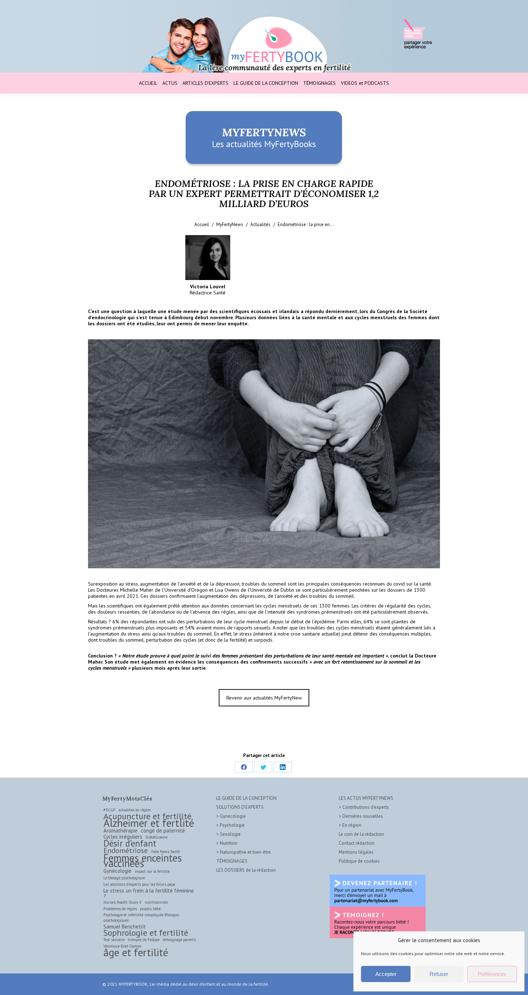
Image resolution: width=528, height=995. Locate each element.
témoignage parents (179, 939)
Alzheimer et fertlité (148, 823)
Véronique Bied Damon (122, 946)
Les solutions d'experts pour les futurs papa (139, 884)
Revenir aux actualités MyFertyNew (264, 697)
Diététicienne (156, 837)
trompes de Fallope (143, 939)
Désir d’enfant (129, 843)
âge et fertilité (135, 952)
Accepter (386, 974)
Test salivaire (114, 939)
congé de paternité (163, 830)
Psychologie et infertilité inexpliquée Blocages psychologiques (141, 917)
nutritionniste (156, 902)
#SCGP (109, 809)
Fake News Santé (165, 851)
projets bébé (150, 908)
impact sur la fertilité (152, 871)
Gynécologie (117, 871)
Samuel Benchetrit (124, 926)
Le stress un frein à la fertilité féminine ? (148, 893)
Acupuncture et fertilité (147, 816)
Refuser (439, 974)
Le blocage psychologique (124, 877)
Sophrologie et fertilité (145, 932)
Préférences (492, 974)
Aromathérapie (120, 830)
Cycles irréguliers (122, 836)
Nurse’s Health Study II (122, 902)
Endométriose (125, 850)
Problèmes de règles (120, 908)
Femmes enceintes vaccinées (142, 860)
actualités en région (135, 809)
